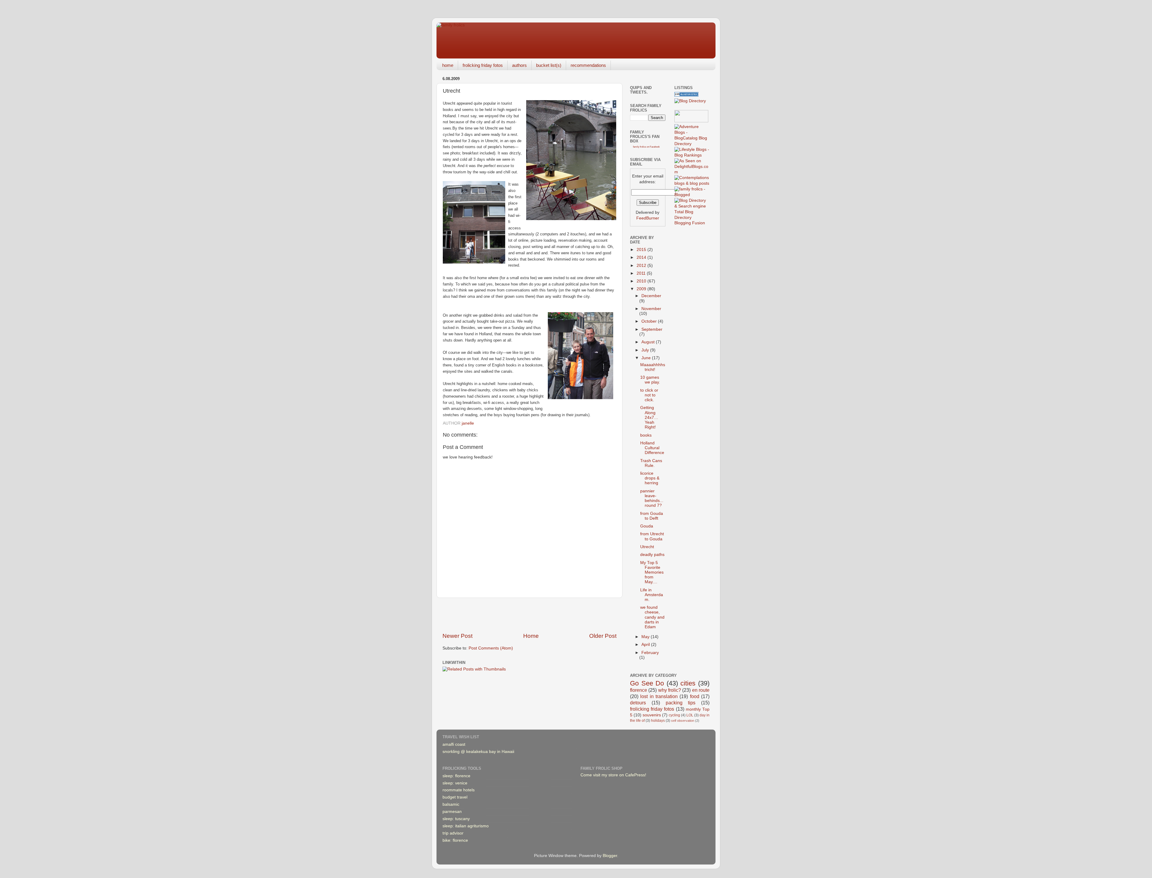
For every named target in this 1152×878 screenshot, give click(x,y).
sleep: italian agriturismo (465, 826)
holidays (658, 720)
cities (687, 683)
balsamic (450, 804)
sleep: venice (454, 783)
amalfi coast (453, 744)
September (651, 329)
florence (638, 690)
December (651, 296)
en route (701, 690)
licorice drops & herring (649, 478)
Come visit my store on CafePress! (613, 775)
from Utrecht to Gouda (652, 536)
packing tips (681, 702)
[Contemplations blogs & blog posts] (692, 183)
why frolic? (669, 690)
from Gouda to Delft (651, 516)
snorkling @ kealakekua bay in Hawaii (478, 751)
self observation (682, 720)
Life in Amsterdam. (651, 595)
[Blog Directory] (690, 101)
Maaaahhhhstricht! (652, 367)
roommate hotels (458, 790)
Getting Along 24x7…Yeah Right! (649, 417)
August (648, 342)
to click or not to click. (649, 395)
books (646, 435)
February (650, 652)
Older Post (602, 636)
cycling (674, 715)
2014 (642, 257)
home (447, 65)
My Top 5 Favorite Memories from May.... (652, 572)
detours (638, 702)
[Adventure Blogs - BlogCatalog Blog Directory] (692, 144)
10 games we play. (650, 379)
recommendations (588, 65)
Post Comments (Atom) (491, 648)
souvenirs (652, 715)
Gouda (646, 526)
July (645, 350)
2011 (642, 273)
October (649, 321)
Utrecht (647, 547)
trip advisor (453, 833)
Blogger (610, 855)
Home (531, 636)
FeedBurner (647, 218)
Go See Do (647, 683)
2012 (642, 265)
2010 (642, 281)
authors (519, 65)
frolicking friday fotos (483, 65)
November (651, 308)
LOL (689, 715)
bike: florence (455, 840)
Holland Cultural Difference (652, 448)
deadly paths (652, 554)
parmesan (452, 811)
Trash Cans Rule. (651, 463)
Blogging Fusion (689, 223)
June (646, 358)
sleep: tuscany (456, 819)
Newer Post (457, 636)
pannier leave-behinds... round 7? (651, 498)
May (646, 637)
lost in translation (659, 696)
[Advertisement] (529, 615)
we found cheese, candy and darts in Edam (652, 617)
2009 (642, 289)
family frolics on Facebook (646, 146)
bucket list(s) (548, 65)
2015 (642, 249)
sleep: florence (456, 776)
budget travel (454, 797)
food (694, 696)
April (646, 644)
